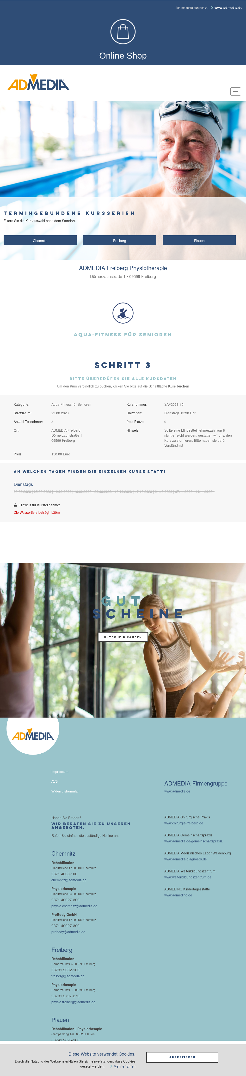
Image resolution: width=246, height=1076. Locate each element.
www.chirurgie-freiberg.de (183, 823)
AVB (54, 781)
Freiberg (119, 240)
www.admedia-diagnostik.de (185, 859)
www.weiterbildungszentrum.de (187, 877)
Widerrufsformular (65, 791)
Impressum (59, 772)
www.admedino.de (178, 895)
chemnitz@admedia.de (68, 879)
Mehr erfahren (124, 1066)
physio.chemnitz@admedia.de (74, 905)
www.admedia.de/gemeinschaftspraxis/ (193, 841)
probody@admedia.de (68, 931)
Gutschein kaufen (123, 637)
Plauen (199, 240)
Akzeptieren (182, 1057)
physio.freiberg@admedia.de (73, 1001)
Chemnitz (40, 240)
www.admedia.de (177, 791)
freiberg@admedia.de (68, 975)
